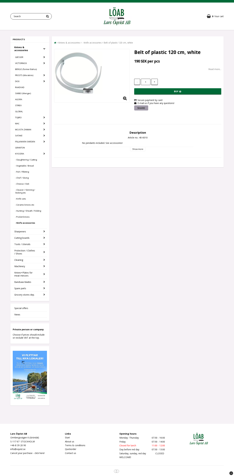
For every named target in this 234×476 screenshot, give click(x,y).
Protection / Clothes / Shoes (24, 252)
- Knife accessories (25, 222)
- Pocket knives (22, 216)
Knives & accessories (21, 49)
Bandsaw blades (22, 281)
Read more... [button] (214, 69)
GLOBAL (19, 111)
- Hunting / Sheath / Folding (28, 210)
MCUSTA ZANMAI (23, 129)
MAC (17, 123)
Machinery (19, 266)
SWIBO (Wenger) (23, 93)
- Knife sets (20, 198)
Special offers (21, 308)
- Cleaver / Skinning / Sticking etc (25, 191)
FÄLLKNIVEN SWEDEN (25, 141)
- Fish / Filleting (22, 171)
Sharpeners (20, 231)
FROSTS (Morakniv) (24, 75)
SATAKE (18, 135)
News (17, 314)
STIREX (18, 105)
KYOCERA (19, 153)
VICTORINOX (21, 63)
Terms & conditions (75, 445)
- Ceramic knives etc (24, 204)
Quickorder (70, 449)
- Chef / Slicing (22, 177)
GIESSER (19, 57)
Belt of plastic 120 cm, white (118, 42)
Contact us (70, 453)
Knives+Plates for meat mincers (23, 274)
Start (67, 437)
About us (69, 441)
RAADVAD (19, 87)
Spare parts (20, 288)
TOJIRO (18, 117)
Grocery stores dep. (24, 294)
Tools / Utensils (22, 244)
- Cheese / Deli (22, 183)
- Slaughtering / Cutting (26, 159)
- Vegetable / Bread (24, 165)
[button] (215, 16)
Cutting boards (21, 237)
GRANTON (20, 147)
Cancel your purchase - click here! (27, 453)
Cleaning (18, 259)
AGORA (18, 99)
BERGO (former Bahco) (26, 69)
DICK (17, 81)
